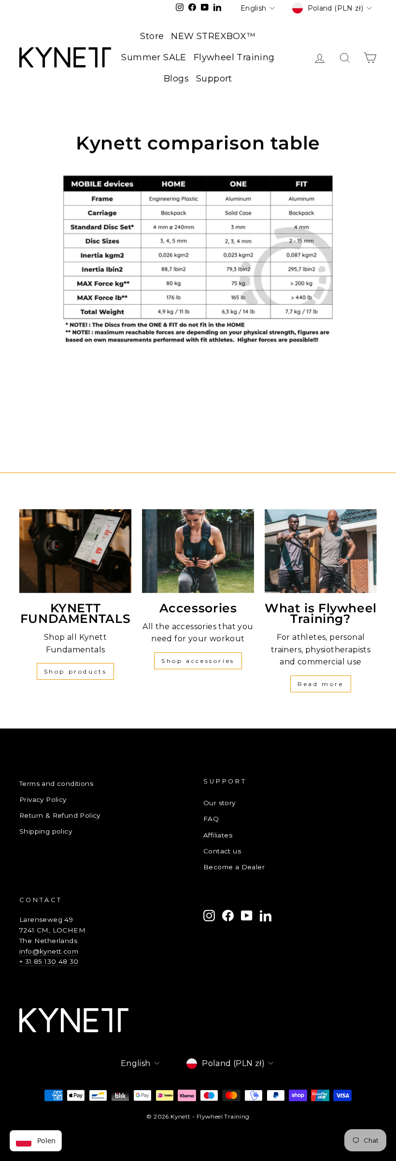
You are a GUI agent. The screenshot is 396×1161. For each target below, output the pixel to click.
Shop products (75, 671)
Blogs (176, 78)
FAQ (211, 819)
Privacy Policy (43, 799)
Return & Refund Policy (59, 815)
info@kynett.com (48, 951)
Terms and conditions (56, 783)
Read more (320, 684)
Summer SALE (153, 57)
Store (152, 36)
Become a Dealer (234, 867)
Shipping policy (45, 831)
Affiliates (217, 835)
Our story (219, 803)
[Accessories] (198, 551)
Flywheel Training (234, 57)
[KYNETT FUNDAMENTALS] (75, 551)
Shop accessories (198, 660)
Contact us (222, 851)
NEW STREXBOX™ (213, 36)
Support (214, 78)
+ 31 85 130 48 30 (49, 961)
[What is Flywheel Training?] (321, 551)
